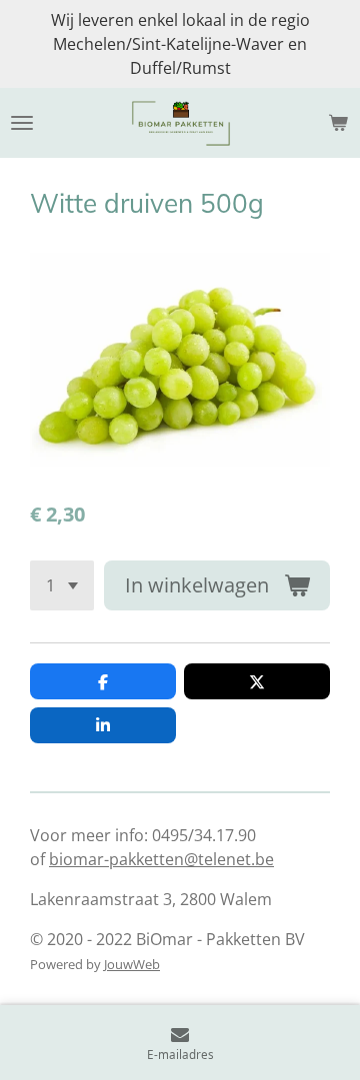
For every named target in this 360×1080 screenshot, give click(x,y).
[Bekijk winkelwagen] (338, 123)
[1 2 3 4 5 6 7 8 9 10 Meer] (62, 585)
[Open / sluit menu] (22, 123)
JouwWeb (132, 964)
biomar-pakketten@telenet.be (161, 859)
